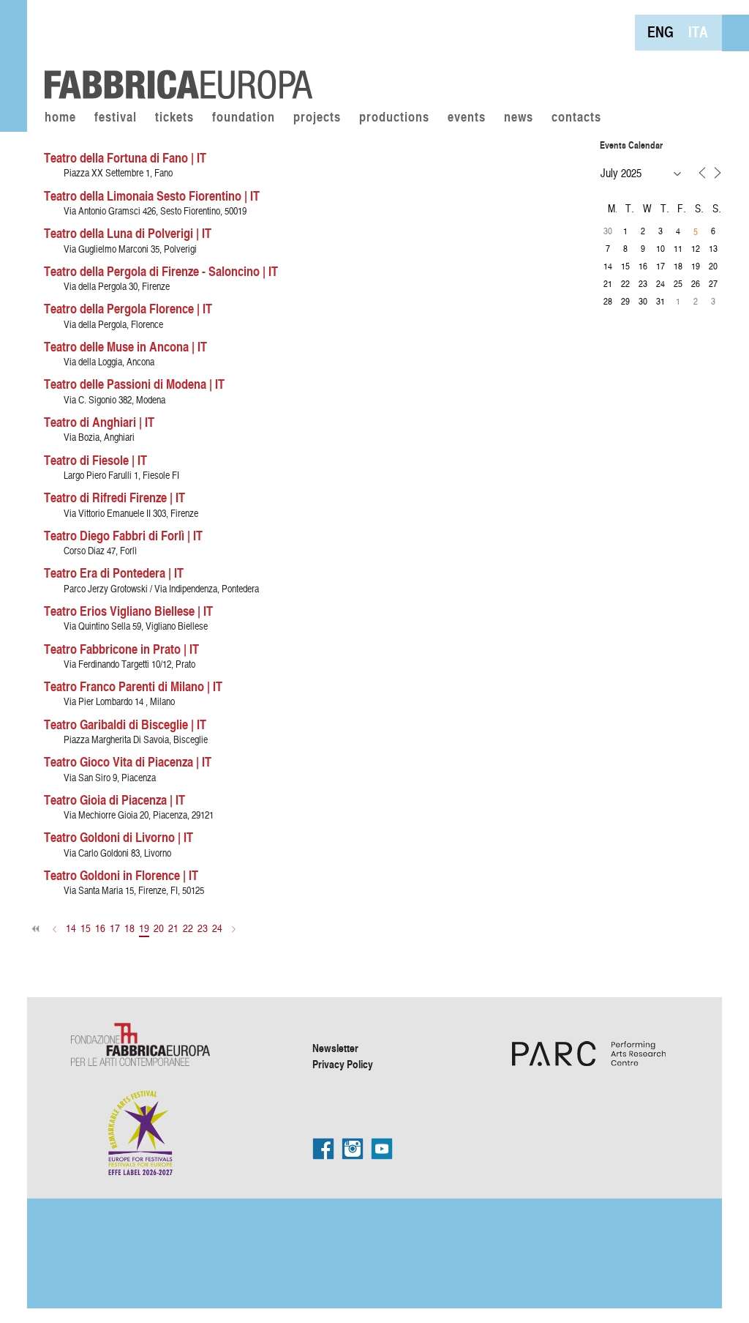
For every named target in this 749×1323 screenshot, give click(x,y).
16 (100, 928)
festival (115, 118)
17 (115, 928)
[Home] (173, 51)
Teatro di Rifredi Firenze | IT (114, 497)
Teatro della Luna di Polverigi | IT (127, 232)
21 (173, 928)
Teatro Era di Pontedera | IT (114, 572)
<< (36, 929)
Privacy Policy (342, 1064)
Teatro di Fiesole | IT (95, 459)
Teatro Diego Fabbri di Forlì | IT (123, 535)
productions (394, 118)
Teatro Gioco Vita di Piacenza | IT (127, 761)
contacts (576, 118)
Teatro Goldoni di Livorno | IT (118, 836)
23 (202, 928)
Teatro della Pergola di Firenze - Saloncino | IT (161, 270)
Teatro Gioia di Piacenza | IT (114, 799)
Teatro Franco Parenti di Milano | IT (133, 686)
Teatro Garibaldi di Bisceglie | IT (125, 724)
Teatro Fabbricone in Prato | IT (121, 648)
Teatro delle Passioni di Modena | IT (134, 383)
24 (217, 928)
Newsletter (335, 1048)
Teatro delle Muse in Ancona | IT (125, 346)
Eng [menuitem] (660, 31)
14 (71, 928)
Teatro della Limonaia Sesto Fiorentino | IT (152, 195)
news (518, 118)
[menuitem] (660, 32)
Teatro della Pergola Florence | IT (128, 308)
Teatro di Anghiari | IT (99, 421)
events (467, 118)
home (60, 118)
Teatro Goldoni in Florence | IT (121, 874)
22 (188, 928)
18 (129, 928)
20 (159, 928)
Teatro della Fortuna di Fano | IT (125, 157)
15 (85, 928)
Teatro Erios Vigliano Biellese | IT (128, 610)
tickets (174, 118)
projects (317, 118)
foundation (243, 118)
